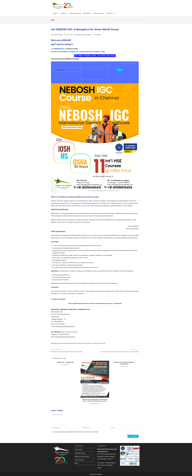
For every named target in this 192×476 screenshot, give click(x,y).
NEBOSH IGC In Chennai (92, 343)
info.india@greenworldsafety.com (65, 326)
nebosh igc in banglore (83, 343)
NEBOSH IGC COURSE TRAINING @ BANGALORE (124, 363)
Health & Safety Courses (82, 456)
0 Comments (98, 34)
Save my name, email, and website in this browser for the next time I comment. (75, 432)
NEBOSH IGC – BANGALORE (65, 362)
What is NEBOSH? (133, 226)
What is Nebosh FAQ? (132, 228)
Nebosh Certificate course (59, 250)
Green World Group (57, 34)
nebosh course (57, 343)
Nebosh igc (75, 343)
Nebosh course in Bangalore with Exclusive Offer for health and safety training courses (94, 400)
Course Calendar (79, 460)
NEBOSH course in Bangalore (83, 34)
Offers (76, 463)
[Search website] (116, 13)
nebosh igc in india (101, 343)
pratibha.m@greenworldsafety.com (65, 337)
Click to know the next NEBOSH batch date (65, 59)
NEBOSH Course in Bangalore (66, 343)
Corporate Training (80, 453)
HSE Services (78, 449)
